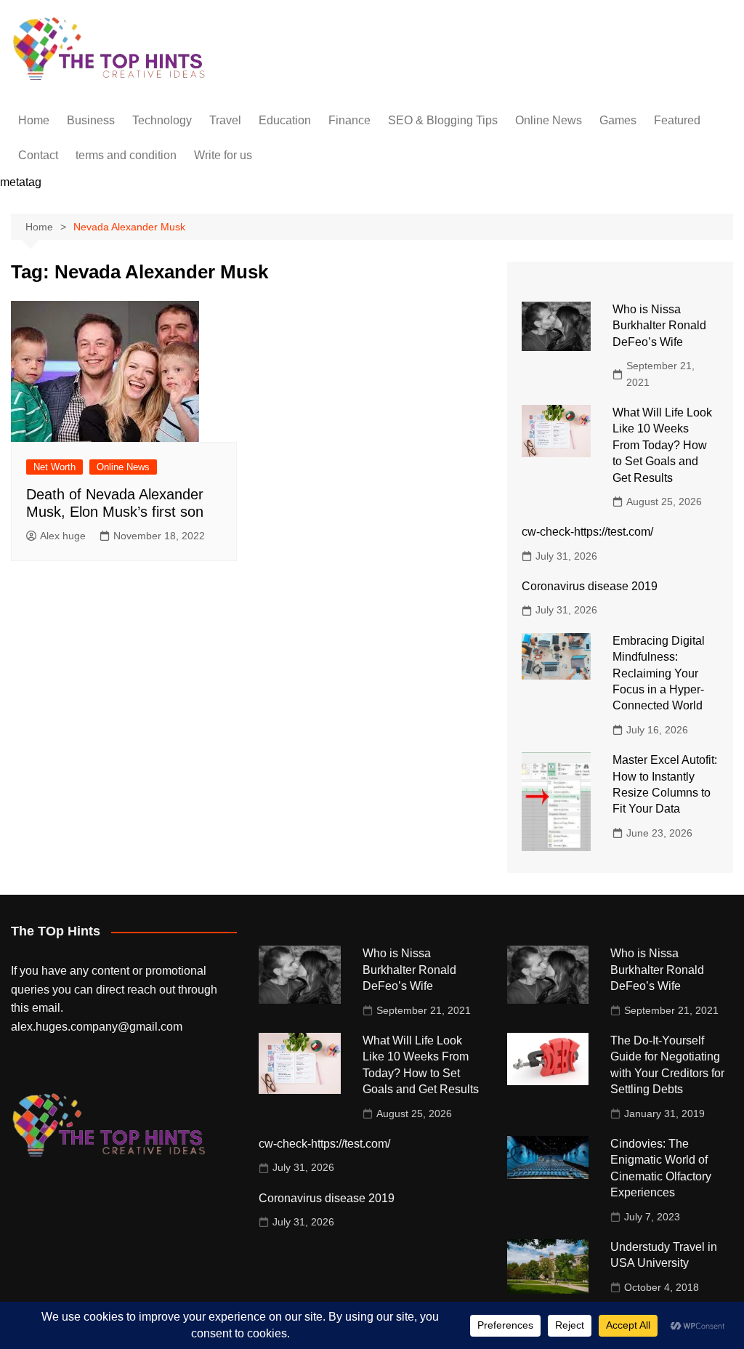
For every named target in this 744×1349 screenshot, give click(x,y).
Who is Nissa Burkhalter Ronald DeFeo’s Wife (659, 325)
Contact (38, 155)
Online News (548, 120)
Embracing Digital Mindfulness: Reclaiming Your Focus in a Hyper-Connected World (658, 673)
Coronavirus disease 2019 (590, 586)
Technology (162, 120)
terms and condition (126, 155)
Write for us (223, 155)
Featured (677, 120)
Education (285, 120)
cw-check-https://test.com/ (587, 531)
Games (617, 120)
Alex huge (63, 535)
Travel (225, 120)
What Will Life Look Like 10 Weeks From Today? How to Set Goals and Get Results (662, 445)
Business (91, 120)
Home (33, 120)
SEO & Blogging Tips (443, 120)
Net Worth (54, 467)
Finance (349, 120)
